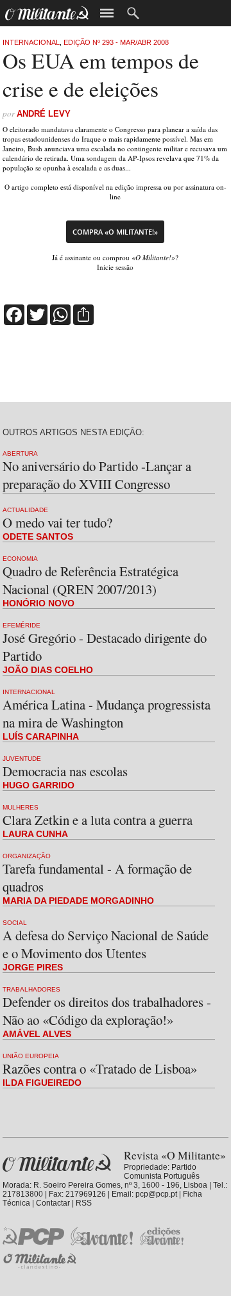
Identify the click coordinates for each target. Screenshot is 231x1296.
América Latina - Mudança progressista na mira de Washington (106, 713)
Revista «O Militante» (57, 1163)
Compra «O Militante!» (115, 232)
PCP (33, 1236)
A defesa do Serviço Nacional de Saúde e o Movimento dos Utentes (106, 944)
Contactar (53, 1203)
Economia (20, 558)
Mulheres (20, 807)
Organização (27, 856)
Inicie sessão (115, 267)
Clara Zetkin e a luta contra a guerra (98, 820)
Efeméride (21, 625)
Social (15, 922)
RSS (84, 1203)
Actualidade (25, 509)
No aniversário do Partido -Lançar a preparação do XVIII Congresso (97, 475)
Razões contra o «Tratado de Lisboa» (100, 1068)
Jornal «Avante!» (102, 1236)
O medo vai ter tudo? (57, 522)
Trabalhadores (31, 989)
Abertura (20, 453)
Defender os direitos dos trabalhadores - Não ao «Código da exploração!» (107, 1011)
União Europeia (31, 1055)
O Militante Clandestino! (41, 1261)
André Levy (44, 114)
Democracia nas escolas (65, 771)
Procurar (133, 13)
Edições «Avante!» (162, 1236)
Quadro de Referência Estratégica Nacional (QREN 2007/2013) (90, 580)
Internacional (31, 42)
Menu (107, 13)
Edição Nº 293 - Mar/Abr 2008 (116, 42)
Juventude (22, 758)
